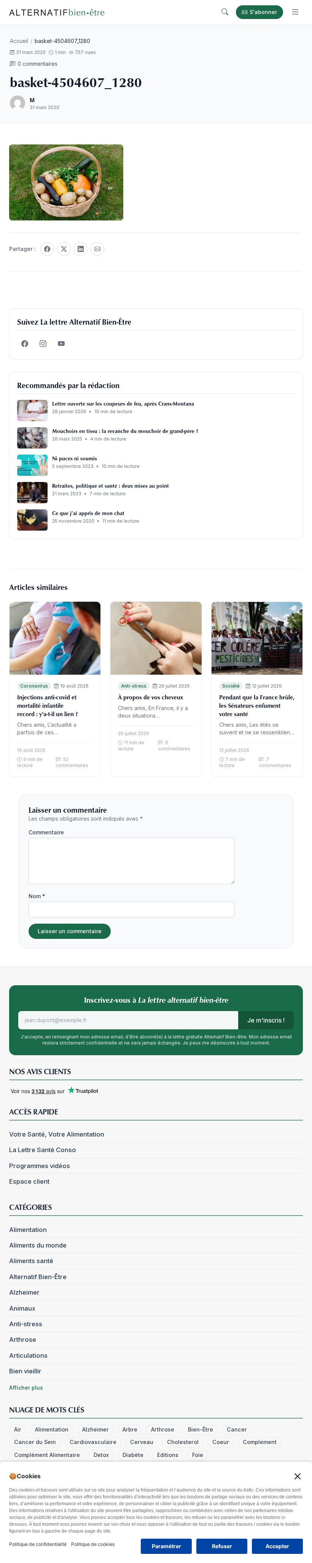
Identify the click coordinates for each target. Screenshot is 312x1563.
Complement (260, 1442)
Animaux (22, 1308)
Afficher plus (26, 1387)
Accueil (19, 41)
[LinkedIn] (81, 249)
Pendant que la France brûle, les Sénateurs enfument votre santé (256, 705)
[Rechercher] (224, 12)
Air (17, 1429)
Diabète (133, 1455)
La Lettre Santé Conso (42, 1150)
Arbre (130, 1429)
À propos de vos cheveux (150, 697)
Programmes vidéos (39, 1166)
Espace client (29, 1181)
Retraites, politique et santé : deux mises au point (110, 485)
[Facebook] (47, 249)
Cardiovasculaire (93, 1442)
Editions (167, 1455)
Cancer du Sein (35, 1442)
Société (231, 686)
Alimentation (28, 1229)
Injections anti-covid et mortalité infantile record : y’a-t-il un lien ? (47, 705)
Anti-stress (133, 686)
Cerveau (141, 1442)
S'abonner (263, 12)
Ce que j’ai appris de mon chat (88, 513)
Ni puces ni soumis (74, 458)
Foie (197, 1455)
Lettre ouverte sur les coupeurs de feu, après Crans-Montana (123, 403)
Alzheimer (24, 1292)
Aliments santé (31, 1261)
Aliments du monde (38, 1245)
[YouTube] (61, 344)
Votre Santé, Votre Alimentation (56, 1134)
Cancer (237, 1429)
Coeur (220, 1442)
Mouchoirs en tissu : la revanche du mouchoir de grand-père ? (125, 430)
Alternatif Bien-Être (38, 1277)
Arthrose (22, 1339)
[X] (64, 249)
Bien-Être (200, 1429)
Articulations (28, 1355)
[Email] (97, 249)
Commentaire (46, 832)
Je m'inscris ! (266, 1020)
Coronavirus (34, 686)
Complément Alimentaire (47, 1455)
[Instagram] (43, 344)
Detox (101, 1455)
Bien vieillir (25, 1371)
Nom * (37, 896)
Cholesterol (183, 1442)
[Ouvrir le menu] (295, 12)
